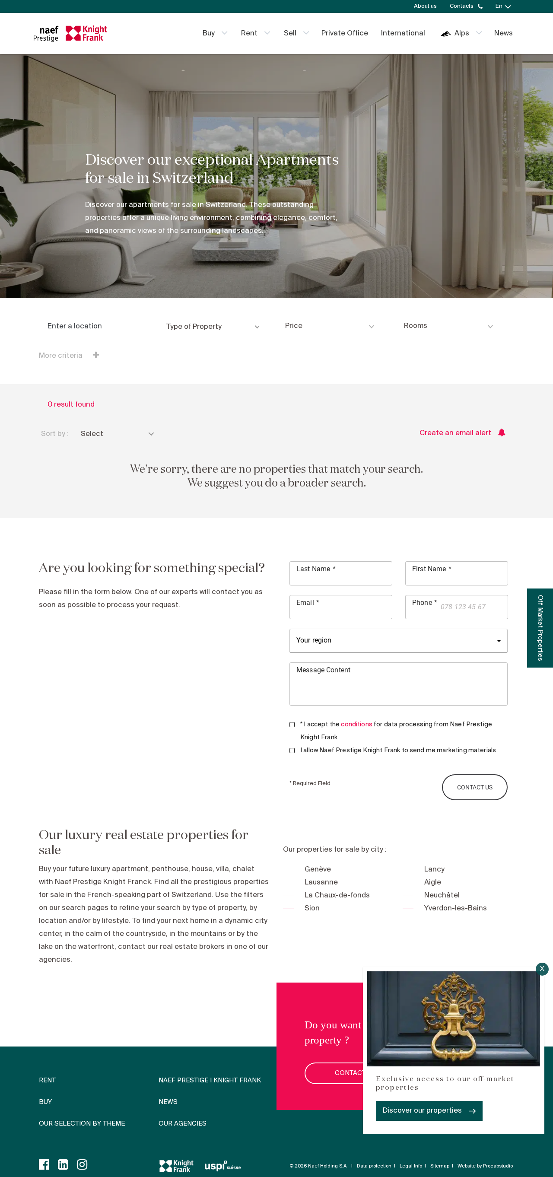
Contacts (462, 6)
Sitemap (439, 1166)
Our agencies (183, 1123)
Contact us (355, 1073)
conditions (356, 724)
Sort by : (55, 434)
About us (425, 6)
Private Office (344, 33)
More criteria (61, 356)
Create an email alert (455, 433)
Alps (461, 33)
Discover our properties (422, 1111)
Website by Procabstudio (485, 1166)
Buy (209, 33)
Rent (249, 33)
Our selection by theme (82, 1123)
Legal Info (411, 1166)
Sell (290, 33)
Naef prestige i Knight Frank (210, 1080)
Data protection (374, 1166)
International (403, 33)
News (503, 33)
